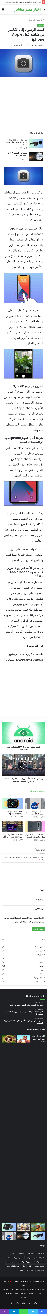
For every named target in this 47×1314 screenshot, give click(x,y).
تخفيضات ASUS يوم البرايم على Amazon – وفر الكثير (12, 835)
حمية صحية (10, 1262)
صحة (41, 966)
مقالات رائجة (38, 978)
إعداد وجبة (40, 1253)
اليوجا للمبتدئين (39, 1258)
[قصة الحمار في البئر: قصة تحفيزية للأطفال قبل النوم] (9, 1039)
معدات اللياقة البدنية (13, 1266)
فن (42, 970)
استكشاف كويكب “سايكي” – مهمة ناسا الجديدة (35, 812)
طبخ (30, 1266)
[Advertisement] (23, 104)
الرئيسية (40, 20)
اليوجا (13, 1253)
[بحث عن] (44, 10)
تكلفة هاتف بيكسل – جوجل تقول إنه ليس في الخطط (35, 835)
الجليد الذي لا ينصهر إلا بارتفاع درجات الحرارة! (17, 154)
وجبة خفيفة (29, 1270)
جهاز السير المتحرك (23, 1262)
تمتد (8, 1258)
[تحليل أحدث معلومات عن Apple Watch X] (12, 803)
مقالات (40, 974)
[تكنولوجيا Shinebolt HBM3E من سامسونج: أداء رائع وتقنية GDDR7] (9, 1227)
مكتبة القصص (38, 982)
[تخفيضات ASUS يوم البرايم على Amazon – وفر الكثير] (12, 826)
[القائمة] (3, 10)
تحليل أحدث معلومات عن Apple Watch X (13, 812)
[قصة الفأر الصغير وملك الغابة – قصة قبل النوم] (38, 1128)
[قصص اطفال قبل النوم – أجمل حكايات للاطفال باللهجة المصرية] (23, 1227)
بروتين (29, 1258)
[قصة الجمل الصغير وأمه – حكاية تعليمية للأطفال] (23, 1039)
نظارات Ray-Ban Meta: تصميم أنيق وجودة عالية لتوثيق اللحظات (16, 142)
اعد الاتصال (30, 1253)
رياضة (41, 962)
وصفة (21, 1270)
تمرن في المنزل (38, 1262)
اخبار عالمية (39, 947)
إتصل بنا (23, 1297)
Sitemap (23, 1293)
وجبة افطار (40, 1270)
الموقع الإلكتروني (39, 909)
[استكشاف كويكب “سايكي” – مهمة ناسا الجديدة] (35, 803)
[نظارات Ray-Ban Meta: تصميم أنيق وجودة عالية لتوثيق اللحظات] (36, 143)
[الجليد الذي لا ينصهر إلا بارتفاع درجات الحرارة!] (36, 156)
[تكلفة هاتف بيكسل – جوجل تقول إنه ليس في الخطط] (35, 826)
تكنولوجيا (32, 20)
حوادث (41, 958)
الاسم (42, 890)
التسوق (21, 1253)
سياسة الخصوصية (12, 1293)
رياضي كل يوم (39, 1266)
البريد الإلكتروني (39, 899)
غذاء (24, 1266)
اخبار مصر (39, 951)
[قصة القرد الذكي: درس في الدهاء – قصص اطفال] (38, 1227)
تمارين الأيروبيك (18, 1258)
